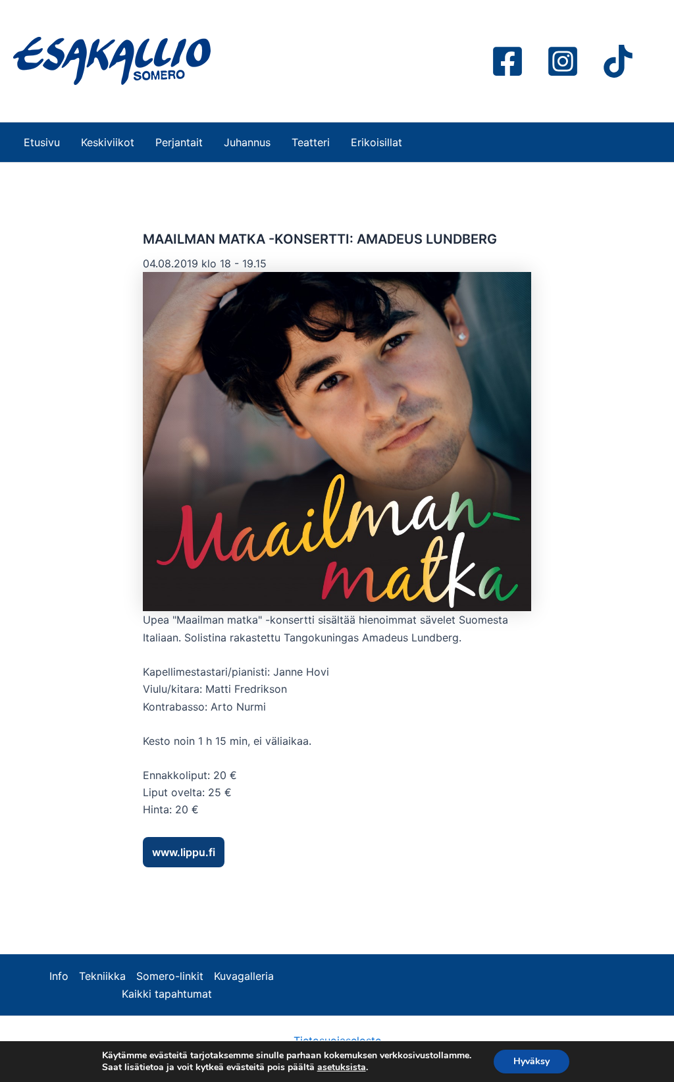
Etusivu (42, 142)
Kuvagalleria (244, 976)
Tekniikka (102, 976)
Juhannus (247, 142)
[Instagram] (562, 61)
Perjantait (179, 142)
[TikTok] (618, 61)
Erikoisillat (376, 142)
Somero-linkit (169, 976)
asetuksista (341, 1067)
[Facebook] (507, 61)
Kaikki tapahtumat (167, 993)
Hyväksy (531, 1061)
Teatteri (311, 142)
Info (58, 976)
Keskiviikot (107, 142)
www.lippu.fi (183, 852)
